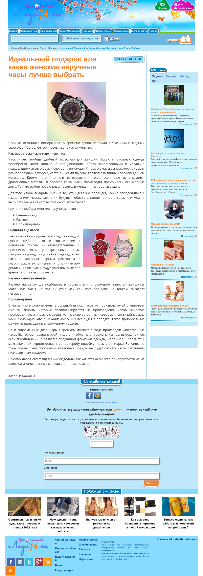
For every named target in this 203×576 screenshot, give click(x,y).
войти (119, 409)
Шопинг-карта (139, 31)
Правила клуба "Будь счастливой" (180, 40)
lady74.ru (145, 547)
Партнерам (86, 559)
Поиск (112, 38)
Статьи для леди (29, 31)
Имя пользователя (54, 452)
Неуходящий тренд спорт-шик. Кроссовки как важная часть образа (63, 525)
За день (157, 76)
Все (154, 80)
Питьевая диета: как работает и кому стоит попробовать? (178, 523)
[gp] (39, 559)
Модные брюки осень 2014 (165, 223)
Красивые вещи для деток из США (170, 305)
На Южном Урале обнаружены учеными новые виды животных (172, 111)
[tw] (29, 559)
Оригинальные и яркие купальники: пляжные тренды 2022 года (24, 523)
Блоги (59, 565)
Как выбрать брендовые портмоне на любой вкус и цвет (140, 523)
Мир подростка (48, 31)
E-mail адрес (50, 467)
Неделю (171, 76)
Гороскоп (87, 31)
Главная (13, 31)
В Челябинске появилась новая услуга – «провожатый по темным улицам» (173, 181)
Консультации (121, 31)
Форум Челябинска (69, 31)
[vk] (20, 559)
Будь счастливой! (65, 558)
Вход (180, 4)
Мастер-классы (103, 31)
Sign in (151, 482)
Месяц (184, 76)
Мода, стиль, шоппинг (45, 48)
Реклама (84, 549)
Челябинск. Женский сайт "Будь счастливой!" (36, 15)
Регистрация (185, 8)
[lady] (30, 547)
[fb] (11, 559)
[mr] (48, 559)
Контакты (85, 554)
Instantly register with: (101, 389)
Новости (153, 31)
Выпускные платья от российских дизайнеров (101, 523)
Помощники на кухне (162, 264)
